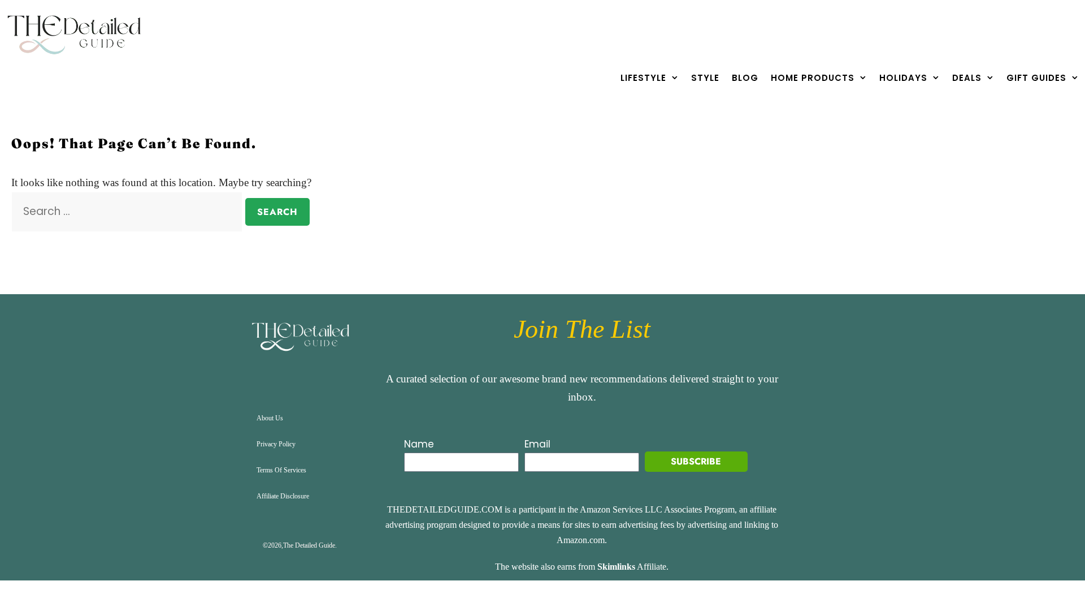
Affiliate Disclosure (283, 496)
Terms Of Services (281, 470)
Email (537, 444)
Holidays (903, 78)
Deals (967, 78)
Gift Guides (1036, 78)
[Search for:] (128, 211)
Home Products (812, 78)
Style (705, 78)
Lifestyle (643, 78)
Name (419, 444)
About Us (270, 418)
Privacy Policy (276, 444)
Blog (745, 78)
